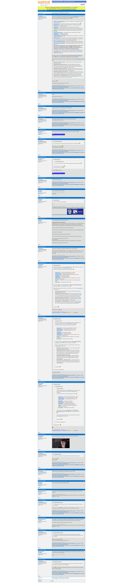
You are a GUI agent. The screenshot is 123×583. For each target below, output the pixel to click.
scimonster (40, 16)
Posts (39, 19)
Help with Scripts (57, 23)
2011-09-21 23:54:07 (41, 218)
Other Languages (75, 48)
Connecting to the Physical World (60, 35)
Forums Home (40, 10)
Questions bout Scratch (58, 32)
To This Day (54, 193)
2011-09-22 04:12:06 (41, 262)
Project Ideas (56, 27)
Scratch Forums (76, 16)
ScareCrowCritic (41, 131)
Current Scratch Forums (69, 1)
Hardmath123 (40, 264)
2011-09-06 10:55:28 (41, 139)
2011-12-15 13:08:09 (41, 500)
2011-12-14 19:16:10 (41, 489)
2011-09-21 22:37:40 (41, 197)
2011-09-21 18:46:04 (41, 189)
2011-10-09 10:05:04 (41, 451)
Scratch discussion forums (68, 9)
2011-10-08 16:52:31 (41, 434)
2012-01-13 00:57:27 (42, 559)
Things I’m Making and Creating (59, 41)
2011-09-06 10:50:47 (41, 117)
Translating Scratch (57, 51)
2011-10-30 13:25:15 (41, 480)
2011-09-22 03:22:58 (41, 246)
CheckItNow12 (41, 436)
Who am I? (54, 496)
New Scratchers (75, 76)
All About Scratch (58, 273)
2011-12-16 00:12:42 (41, 517)
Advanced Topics (57, 37)
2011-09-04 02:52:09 (41, 92)
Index (53, 12)
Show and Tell (56, 24)
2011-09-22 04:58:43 (41, 316)
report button (80, 288)
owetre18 (40, 190)
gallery (80, 24)
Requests (56, 12)
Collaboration (56, 28)
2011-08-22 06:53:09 (41, 14)
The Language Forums (58, 45)
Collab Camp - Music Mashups (59, 21)
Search (45, 10)
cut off (74, 299)
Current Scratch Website (58, 1)
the (77, 288)
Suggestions (56, 33)
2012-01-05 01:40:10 (42, 530)
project (75, 24)
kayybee (39, 220)
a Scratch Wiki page (63, 55)
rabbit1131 (40, 199)
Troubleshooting (56, 34)
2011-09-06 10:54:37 (41, 129)
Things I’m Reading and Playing (59, 43)
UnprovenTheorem (42, 491)
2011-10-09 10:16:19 (41, 469)
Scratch (44, 2)
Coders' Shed (61, 100)
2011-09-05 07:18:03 (41, 106)
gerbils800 (40, 482)
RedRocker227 (41, 551)
